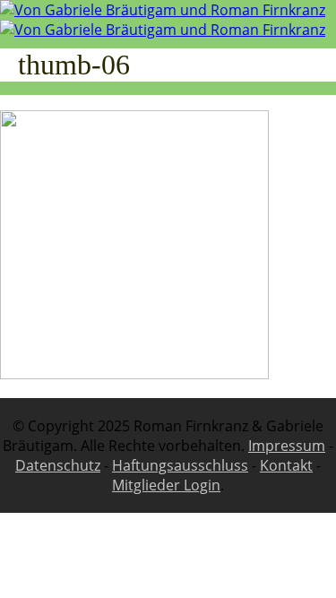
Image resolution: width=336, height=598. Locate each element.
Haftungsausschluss (180, 465)
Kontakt (286, 465)
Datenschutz (57, 465)
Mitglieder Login (166, 485)
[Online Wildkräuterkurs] (162, 19)
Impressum (286, 445)
